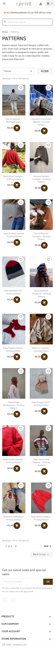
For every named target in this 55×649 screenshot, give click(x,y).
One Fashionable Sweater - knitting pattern (41, 462)
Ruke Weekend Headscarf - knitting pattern (41, 294)
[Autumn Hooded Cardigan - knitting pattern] (41, 157)
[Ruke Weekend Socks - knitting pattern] (13, 329)
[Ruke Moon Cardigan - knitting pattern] (13, 157)
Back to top (41, 554)
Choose (18, 71)
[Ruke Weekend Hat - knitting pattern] (13, 271)
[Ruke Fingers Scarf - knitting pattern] (41, 383)
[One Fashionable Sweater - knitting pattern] (41, 440)
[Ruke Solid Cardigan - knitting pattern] (41, 498)
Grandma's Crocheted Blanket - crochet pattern (41, 122)
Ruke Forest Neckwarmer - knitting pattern (13, 405)
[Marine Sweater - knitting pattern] (13, 100)
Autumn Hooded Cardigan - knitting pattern (41, 179)
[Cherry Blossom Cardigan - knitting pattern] (41, 214)
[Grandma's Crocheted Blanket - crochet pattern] (41, 100)
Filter (45, 71)
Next (48, 546)
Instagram (13, 600)
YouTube (4, 600)
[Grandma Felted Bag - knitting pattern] (13, 498)
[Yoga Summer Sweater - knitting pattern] (13, 214)
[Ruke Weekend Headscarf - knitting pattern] (41, 271)
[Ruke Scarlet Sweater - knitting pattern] (13, 440)
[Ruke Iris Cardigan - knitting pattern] (41, 329)
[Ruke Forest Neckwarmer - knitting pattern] (13, 383)
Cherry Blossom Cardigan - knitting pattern (41, 236)
